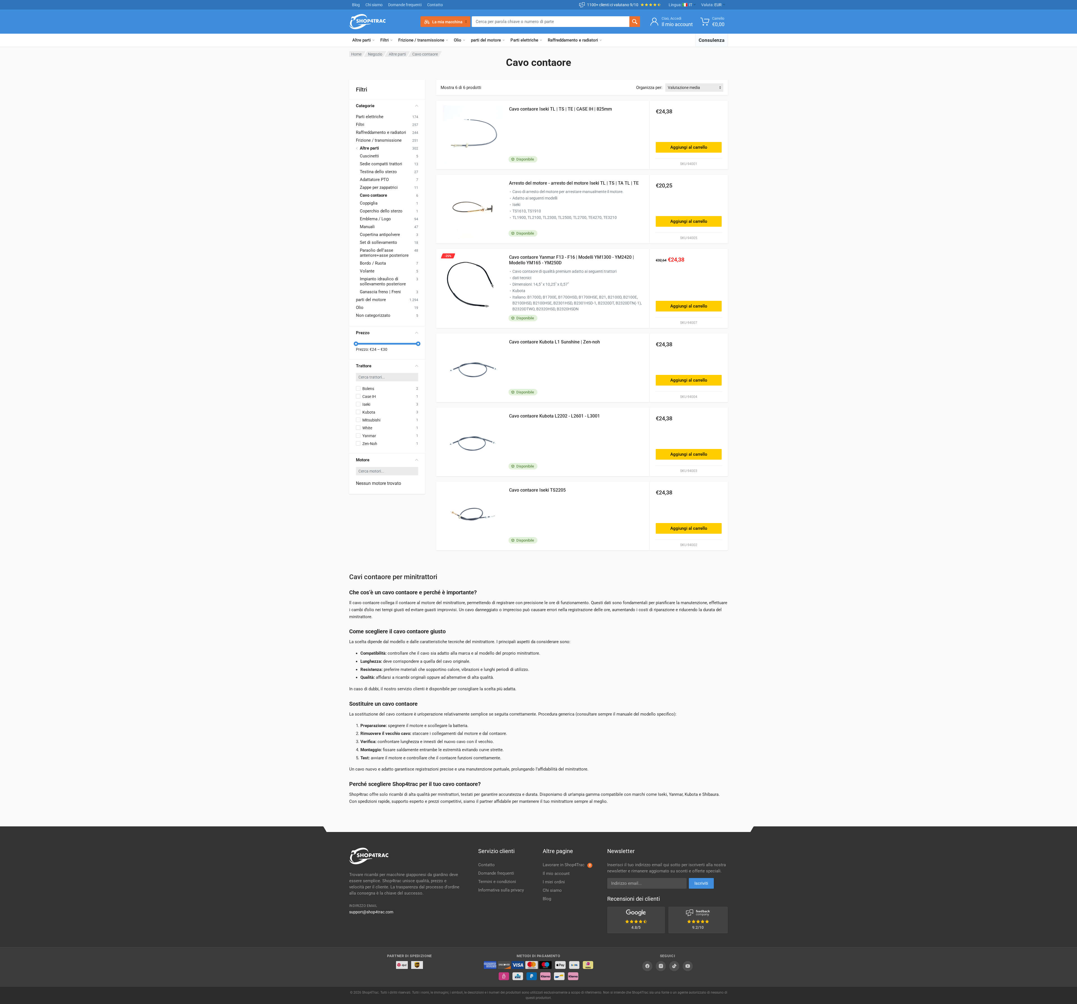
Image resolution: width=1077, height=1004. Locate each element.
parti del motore (486, 40)
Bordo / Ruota (373, 263)
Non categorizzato (373, 315)
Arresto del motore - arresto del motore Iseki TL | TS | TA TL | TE (574, 183)
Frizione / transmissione (421, 40)
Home (356, 54)
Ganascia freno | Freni (380, 291)
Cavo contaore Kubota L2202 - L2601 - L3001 (554, 416)
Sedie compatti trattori (381, 163)
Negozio (375, 54)
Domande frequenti (405, 5)
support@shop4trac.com (371, 912)
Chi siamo (374, 5)
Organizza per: (649, 87)
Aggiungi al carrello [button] (688, 147)
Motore (362, 459)
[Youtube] (688, 966)
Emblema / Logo (375, 218)
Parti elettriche (524, 40)
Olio (457, 40)
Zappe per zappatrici (379, 187)
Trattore (363, 365)
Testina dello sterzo (378, 171)
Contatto (435, 5)
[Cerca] (634, 21)
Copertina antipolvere (380, 234)
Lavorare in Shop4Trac (567, 864)
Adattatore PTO (374, 179)
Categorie (365, 105)
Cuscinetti (369, 156)
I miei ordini (554, 881)
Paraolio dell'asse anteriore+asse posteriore (384, 253)
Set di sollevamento (378, 242)
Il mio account (556, 873)
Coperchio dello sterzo (381, 211)
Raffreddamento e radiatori (573, 40)
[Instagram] (661, 966)
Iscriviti (701, 883)
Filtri (384, 40)
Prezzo (362, 332)
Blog (356, 5)
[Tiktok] (674, 966)
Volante (367, 271)
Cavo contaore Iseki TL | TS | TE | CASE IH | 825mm (560, 109)
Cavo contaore (373, 195)
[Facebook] (647, 966)
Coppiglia (369, 203)
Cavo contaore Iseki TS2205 (537, 490)
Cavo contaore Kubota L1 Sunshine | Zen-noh (554, 342)
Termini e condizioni (497, 881)
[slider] (356, 343)
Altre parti (361, 40)
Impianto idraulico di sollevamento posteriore (383, 281)
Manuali (367, 226)
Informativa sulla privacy (501, 890)
